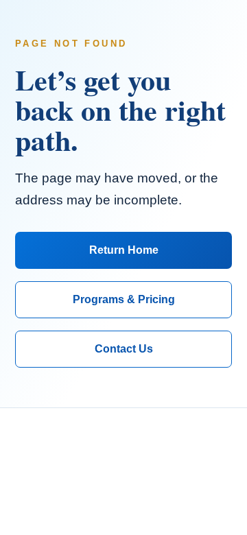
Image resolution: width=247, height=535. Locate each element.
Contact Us (124, 349)
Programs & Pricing (124, 299)
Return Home (123, 250)
